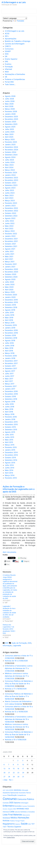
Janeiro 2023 (10, 206)
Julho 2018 (9, 343)
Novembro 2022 (11, 211)
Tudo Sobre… (10, 84)
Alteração (25, 790)
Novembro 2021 (11, 241)
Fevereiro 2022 (11, 234)
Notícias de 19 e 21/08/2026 (16, 661)
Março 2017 (9, 384)
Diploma (17, 803)
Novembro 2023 (11, 180)
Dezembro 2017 (11, 361)
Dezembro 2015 (11, 422)
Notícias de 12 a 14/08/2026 (16, 711)
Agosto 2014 (10, 463)
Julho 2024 (9, 160)
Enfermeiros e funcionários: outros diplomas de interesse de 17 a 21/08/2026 (18, 668)
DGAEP (8, 51)
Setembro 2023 (11, 185)
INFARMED (21, 809)
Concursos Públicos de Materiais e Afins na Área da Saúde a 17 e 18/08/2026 (19, 696)
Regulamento (9, 824)
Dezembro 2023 (11, 178)
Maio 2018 (9, 348)
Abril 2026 (9, 106)
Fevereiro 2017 (11, 386)
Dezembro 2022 (11, 208)
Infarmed (8, 69)
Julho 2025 (9, 129)
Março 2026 (10, 109)
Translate (20, 21)
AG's (6, 36)
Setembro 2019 (11, 307)
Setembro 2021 (11, 246)
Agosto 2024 (10, 157)
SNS (29, 824)
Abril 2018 (9, 351)
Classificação (12, 795)
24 (23, 772)
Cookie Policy (11, 837)
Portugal (17, 821)
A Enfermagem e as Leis (14, 2)
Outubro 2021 (10, 244)
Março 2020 (10, 292)
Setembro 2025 (11, 124)
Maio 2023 (9, 195)
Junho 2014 (9, 468)
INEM (14, 809)
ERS (6, 61)
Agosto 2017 (10, 371)
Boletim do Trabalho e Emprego (17, 41)
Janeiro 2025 (10, 144)
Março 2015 (9, 445)
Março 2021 (9, 262)
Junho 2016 (9, 407)
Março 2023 (10, 200)
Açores (5, 795)
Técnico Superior (14, 827)
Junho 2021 (9, 254)
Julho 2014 (9, 465)
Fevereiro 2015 (11, 447)
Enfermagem (24, 803)
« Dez (5, 780)
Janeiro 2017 (10, 389)
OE (6, 77)
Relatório (17, 824)
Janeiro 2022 (10, 236)
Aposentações (10, 39)
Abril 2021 (9, 259)
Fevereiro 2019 (11, 325)
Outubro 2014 (10, 457)
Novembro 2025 (11, 119)
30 (18, 777)
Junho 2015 (9, 437)
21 (9, 772)
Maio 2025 (9, 134)
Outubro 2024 (10, 152)
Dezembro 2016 (11, 391)
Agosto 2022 (10, 218)
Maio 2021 (9, 256)
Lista (12, 811)
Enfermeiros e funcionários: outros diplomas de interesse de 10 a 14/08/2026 (18, 719)
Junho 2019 (9, 315)
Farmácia (24, 806)
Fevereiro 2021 (11, 264)
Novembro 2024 (11, 150)
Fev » (11, 780)
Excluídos (18, 806)
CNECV (8, 46)
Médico (14, 817)
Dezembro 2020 (11, 269)
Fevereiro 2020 (11, 295)
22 (14, 772)
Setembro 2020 (11, 277)
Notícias (6, 820)
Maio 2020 (9, 287)
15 (14, 768)
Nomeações (23, 817)
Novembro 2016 (11, 394)
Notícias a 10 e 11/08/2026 (15, 739)
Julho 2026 (9, 99)
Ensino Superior (11, 59)
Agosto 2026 (10, 96)
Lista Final (8, 814)
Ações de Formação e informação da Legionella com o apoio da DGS (19, 489)
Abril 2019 (9, 320)
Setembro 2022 (11, 216)
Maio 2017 (9, 379)
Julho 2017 (9, 373)
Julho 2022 (9, 221)
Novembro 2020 (11, 272)
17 (23, 768)
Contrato (6, 803)
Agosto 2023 (10, 188)
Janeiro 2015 (10, 450)
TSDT (5, 827)
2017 (4, 790)
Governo (5, 809)
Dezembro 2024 (11, 147)
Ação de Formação (19, 643)
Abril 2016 (9, 412)
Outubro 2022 (10, 213)
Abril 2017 (9, 381)
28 (9, 777)
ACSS (7, 33)
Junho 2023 (9, 193)
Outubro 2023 (10, 183)
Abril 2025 (9, 137)
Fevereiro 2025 (11, 142)
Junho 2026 (9, 101)
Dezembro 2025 (11, 116)
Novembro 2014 (11, 455)
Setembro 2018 (11, 338)
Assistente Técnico (25, 793)
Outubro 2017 (10, 366)
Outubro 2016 (10, 396)
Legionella (17, 645)
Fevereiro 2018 (11, 356)
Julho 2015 (9, 435)
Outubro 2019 (10, 305)
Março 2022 (10, 231)
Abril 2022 (9, 228)
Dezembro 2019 (11, 300)
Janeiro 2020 (10, 297)
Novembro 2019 (11, 302)
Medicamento (26, 815)
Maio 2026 (9, 104)
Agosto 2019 (10, 310)
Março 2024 (10, 170)
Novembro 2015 (11, 424)
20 (4, 772)
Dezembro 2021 (11, 239)
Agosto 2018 (10, 340)
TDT (33, 824)
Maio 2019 (9, 317)
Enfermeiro (8, 805)
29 (14, 777)
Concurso (10, 799)
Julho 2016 (9, 404)
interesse (6, 812)
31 (23, 777)
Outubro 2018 (10, 335)
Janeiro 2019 (10, 328)
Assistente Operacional (10, 793)
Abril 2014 (9, 473)
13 (4, 768)
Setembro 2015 (11, 429)
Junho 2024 (9, 162)
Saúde (24, 823)
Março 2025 (10, 139)
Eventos (8, 64)
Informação (7, 645)
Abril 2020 (9, 290)
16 (18, 768)
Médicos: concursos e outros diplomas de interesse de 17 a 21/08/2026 (17, 676)
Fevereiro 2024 (11, 172)
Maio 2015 (9, 440)
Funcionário (31, 806)
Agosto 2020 (10, 279)
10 (23, 764)
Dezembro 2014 (11, 452)
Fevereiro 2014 (11, 478)
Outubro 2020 (10, 274)
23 (18, 772)
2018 (7, 790)
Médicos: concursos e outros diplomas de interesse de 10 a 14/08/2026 (17, 726)
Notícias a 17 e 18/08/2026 (15, 689)
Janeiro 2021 (10, 267)
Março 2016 (9, 414)
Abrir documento (9, 552)
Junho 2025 (9, 132)
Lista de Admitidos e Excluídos (25, 812)
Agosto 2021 (10, 249)
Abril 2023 (9, 198)
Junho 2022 (9, 223)
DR (6, 56)
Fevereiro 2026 (11, 111)
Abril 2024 (9, 167)
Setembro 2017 (11, 368)
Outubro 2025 (10, 122)
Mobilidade (6, 818)
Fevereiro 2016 (11, 417)
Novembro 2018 (11, 333)
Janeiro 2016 (10, 419)
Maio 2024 (9, 165)
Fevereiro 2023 (11, 203)
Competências (21, 795)
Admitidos (17, 790)
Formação (9, 67)
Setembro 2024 (11, 155)
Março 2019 (9, 323)
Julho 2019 (9, 312)
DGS (6, 54)
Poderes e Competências (15, 79)
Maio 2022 (9, 226)
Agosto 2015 (10, 432)
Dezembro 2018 (11, 330)
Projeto (22, 821)
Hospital (10, 809)
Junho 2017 (9, 376)
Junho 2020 (9, 284)
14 (9, 768)
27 (4, 777)
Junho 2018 (9, 345)
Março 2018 (9, 353)
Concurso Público (25, 799)
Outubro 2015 (10, 427)
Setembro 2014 (11, 460)
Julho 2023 (9, 190)
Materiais (17, 814)
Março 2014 (9, 475)
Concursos (9, 49)
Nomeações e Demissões (15, 74)
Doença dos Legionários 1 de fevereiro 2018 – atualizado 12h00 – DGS (9, 629)
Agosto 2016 (10, 401)
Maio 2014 (9, 470)
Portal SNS (9, 82)
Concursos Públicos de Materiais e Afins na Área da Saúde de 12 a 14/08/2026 (19, 734)
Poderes (12, 821)
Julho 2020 (9, 282)
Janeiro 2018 (10, 358)
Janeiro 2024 (10, 175)
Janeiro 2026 (10, 114)
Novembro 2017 (11, 363)
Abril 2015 (9, 442)
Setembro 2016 (11, 399)
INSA (7, 72)
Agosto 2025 (10, 127)
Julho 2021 (9, 251)
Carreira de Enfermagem (14, 44)
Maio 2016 (9, 409)
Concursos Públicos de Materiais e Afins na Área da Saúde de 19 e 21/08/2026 (19, 683)
